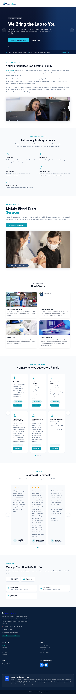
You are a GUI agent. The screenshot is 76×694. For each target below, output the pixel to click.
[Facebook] (42, 665)
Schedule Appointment (16, 225)
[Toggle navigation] (72, 3)
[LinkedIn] (46, 665)
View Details (18, 405)
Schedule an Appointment (18, 40)
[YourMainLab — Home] (9, 3)
